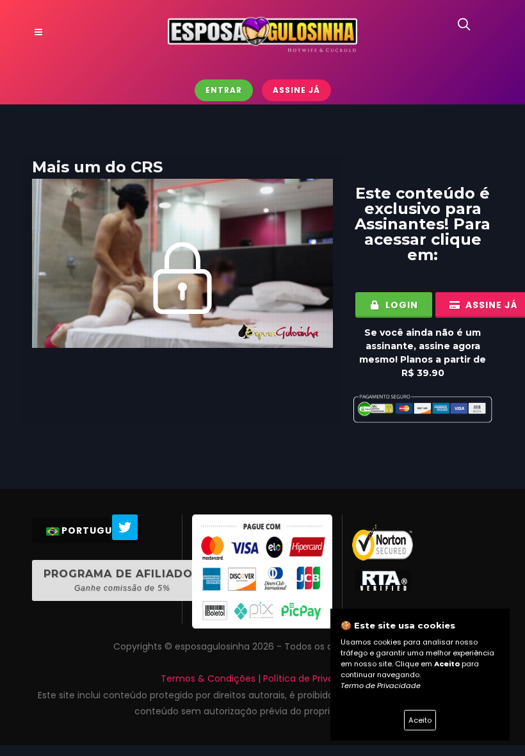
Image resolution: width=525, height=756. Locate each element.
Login (400, 305)
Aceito (420, 720)
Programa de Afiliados (122, 580)
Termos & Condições (208, 678)
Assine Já (296, 90)
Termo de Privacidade (381, 685)
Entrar (224, 90)
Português (93, 530)
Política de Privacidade (313, 678)
